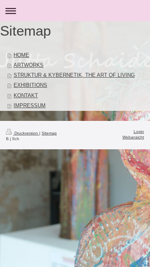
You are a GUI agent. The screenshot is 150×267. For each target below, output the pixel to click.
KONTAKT (26, 95)
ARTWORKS (29, 65)
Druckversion (26, 133)
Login (139, 131)
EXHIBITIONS (30, 85)
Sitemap (49, 133)
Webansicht (133, 137)
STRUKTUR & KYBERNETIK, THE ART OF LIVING (74, 75)
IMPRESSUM (30, 105)
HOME (21, 55)
